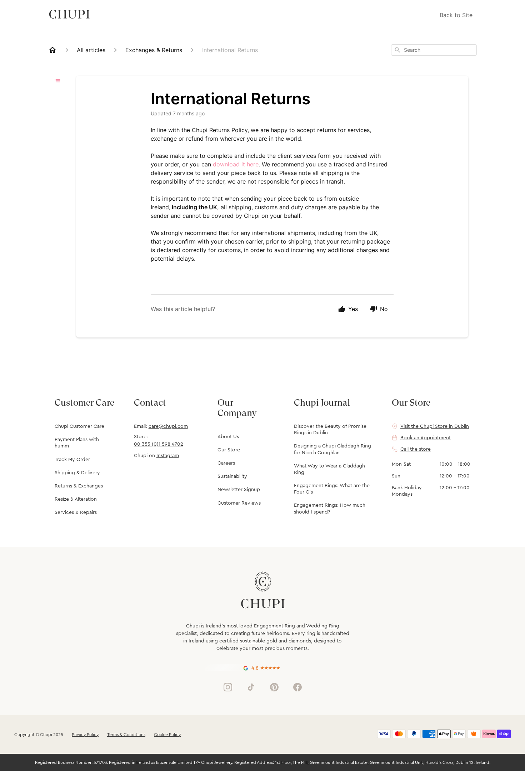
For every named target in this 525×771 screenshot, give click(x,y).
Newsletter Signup (239, 489)
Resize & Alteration (76, 499)
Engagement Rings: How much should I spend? (329, 508)
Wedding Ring (322, 626)
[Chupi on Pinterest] (274, 687)
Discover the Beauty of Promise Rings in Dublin (330, 429)
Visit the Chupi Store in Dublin (434, 426)
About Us (228, 436)
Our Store (229, 449)
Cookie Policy (167, 734)
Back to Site (456, 15)
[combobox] (434, 50)
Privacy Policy (85, 734)
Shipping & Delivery (77, 472)
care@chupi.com (168, 426)
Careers (226, 463)
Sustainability (232, 476)
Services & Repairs (76, 512)
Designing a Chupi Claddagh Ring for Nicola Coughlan (332, 449)
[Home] (52, 50)
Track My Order (72, 459)
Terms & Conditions (126, 734)
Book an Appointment (425, 437)
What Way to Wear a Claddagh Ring (329, 469)
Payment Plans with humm (77, 443)
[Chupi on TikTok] (251, 687)
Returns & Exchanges (79, 486)
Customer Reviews (239, 503)
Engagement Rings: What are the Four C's (332, 489)
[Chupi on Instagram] (228, 687)
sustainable (252, 641)
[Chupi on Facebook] (297, 687)
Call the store (415, 449)
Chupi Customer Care (79, 426)
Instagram (167, 455)
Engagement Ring (274, 626)
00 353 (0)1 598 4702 (158, 444)
